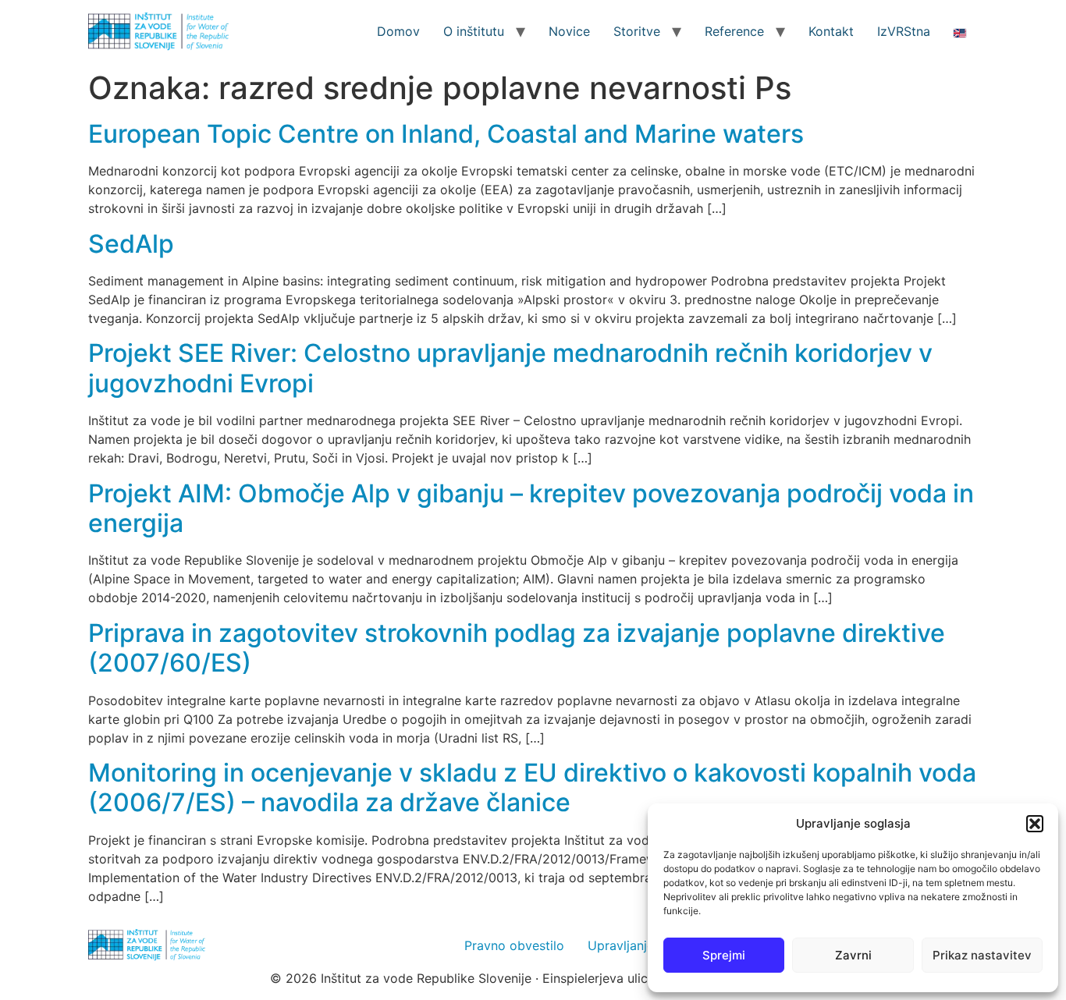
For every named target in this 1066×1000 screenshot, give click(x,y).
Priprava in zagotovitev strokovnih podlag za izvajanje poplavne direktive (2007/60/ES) (516, 648)
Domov (398, 31)
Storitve (636, 31)
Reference (734, 31)
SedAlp (131, 244)
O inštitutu (473, 31)
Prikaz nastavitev (982, 955)
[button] (1035, 824)
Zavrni (853, 955)
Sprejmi (723, 955)
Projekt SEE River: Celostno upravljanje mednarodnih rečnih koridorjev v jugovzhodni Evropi (510, 368)
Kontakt (831, 31)
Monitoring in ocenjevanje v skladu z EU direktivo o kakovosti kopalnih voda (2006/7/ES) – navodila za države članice (532, 787)
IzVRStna (903, 31)
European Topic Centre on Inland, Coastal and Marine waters (446, 134)
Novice (569, 31)
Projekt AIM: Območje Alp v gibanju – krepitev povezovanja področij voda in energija (531, 508)
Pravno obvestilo (514, 945)
